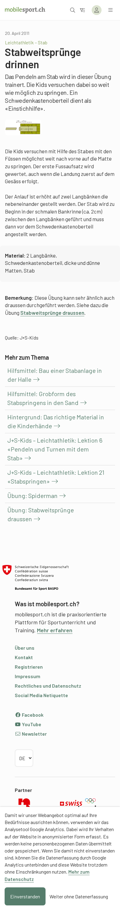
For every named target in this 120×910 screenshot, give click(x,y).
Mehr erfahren (54, 630)
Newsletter (34, 734)
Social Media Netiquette (41, 695)
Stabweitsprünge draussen (52, 313)
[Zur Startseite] (25, 10)
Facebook (32, 715)
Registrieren (29, 667)
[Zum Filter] (82, 9)
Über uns (24, 648)
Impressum (27, 676)
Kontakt (24, 657)
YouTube (31, 724)
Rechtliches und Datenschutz (48, 686)
